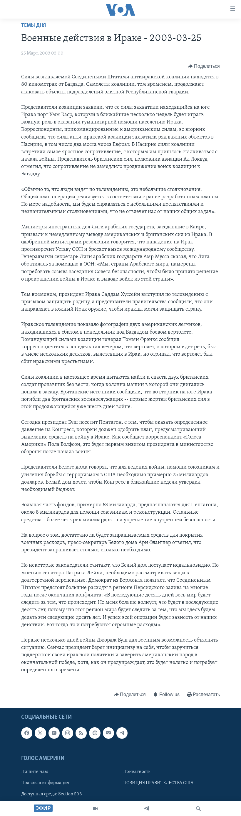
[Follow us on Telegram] (122, 733)
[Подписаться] (108, 733)
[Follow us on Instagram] (67, 733)
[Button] (204, 66)
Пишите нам (34, 771)
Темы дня (33, 25)
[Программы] (95, 808)
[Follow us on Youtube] (54, 733)
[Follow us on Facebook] (26, 733)
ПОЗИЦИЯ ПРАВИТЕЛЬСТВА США (158, 783)
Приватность (136, 771)
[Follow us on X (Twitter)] (40, 733)
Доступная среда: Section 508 (51, 794)
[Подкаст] (94, 733)
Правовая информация (45, 783)
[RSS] (81, 733)
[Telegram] (147, 808)
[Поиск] (198, 808)
